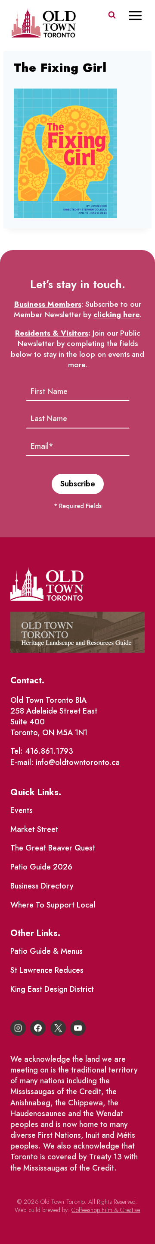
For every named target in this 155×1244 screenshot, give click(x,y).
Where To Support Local (52, 905)
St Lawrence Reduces (47, 970)
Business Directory (42, 886)
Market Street (34, 829)
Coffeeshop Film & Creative (105, 1210)
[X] (58, 1028)
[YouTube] (78, 1028)
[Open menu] (139, 15)
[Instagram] (18, 1028)
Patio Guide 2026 (41, 867)
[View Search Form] (112, 15)
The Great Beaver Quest (52, 848)
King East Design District (52, 989)
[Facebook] (38, 1028)
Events (21, 810)
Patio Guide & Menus (46, 951)
